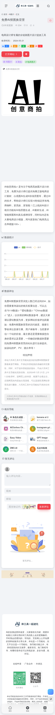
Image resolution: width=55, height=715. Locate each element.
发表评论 (44, 506)
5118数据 (13, 310)
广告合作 (28, 663)
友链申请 (17, 663)
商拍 (13, 186)
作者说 (39, 663)
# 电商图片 (30, 61)
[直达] (24, 417)
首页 (5, 14)
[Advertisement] (27, 146)
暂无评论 (9, 458)
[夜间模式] (51, 699)
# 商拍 (19, 61)
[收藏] (50, 20)
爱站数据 (26, 310)
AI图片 (11, 14)
